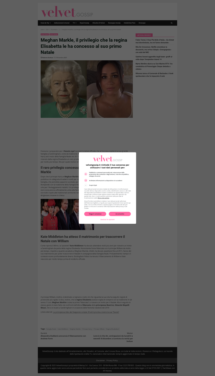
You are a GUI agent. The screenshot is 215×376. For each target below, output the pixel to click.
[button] (107, 185)
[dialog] (107, 188)
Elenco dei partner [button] (103, 198)
